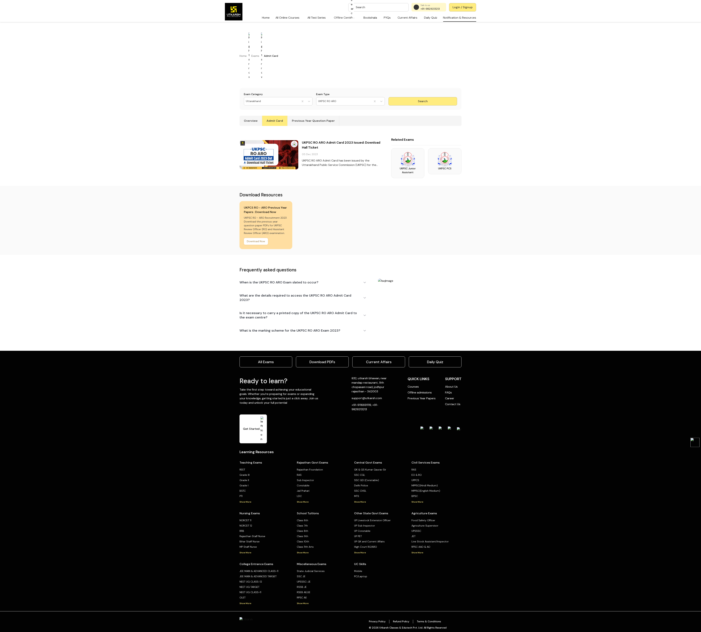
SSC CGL (359, 475)
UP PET (358, 536)
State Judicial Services (311, 571)
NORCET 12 (246, 525)
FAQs (448, 392)
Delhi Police (361, 485)
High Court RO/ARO (365, 546)
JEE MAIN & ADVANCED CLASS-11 (259, 571)
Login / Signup (463, 7)
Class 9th (302, 536)
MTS (356, 496)
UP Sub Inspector (364, 525)
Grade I (244, 485)
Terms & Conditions (429, 621)
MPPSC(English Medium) (425, 490)
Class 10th (303, 541)
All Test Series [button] (316, 18)
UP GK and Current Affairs (369, 541)
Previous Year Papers (422, 398)
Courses (413, 387)
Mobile (358, 571)
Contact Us (452, 404)
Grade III (245, 475)
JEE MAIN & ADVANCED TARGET (258, 576)
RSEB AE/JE (303, 592)
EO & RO (416, 475)
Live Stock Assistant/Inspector (430, 541)
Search (423, 101)
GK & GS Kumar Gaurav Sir (370, 469)
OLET (243, 597)
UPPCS (415, 480)
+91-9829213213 (430, 8)
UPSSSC (416, 531)
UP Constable (362, 531)
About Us (451, 387)
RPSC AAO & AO (420, 546)
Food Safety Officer (423, 520)
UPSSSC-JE (304, 581)
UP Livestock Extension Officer (372, 520)
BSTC (243, 490)
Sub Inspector (305, 480)
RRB (242, 531)
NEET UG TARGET (249, 587)
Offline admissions (420, 392)
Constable (303, 485)
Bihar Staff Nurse (250, 541)
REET (242, 469)
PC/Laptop (360, 576)
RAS (299, 475)
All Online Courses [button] (287, 18)
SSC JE (301, 576)
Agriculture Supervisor (424, 525)
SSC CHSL (360, 490)
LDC (299, 496)
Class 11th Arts (305, 546)
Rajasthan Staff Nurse (252, 536)
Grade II (244, 480)
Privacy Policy (377, 621)
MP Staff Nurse (248, 546)
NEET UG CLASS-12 (251, 581)
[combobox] (246, 101)
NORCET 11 (245, 520)
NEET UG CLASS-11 (250, 592)
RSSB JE (302, 587)
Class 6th (302, 520)
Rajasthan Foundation (310, 469)
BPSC (414, 496)
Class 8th (302, 531)
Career (449, 398)
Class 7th (302, 525)
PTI (241, 496)
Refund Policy (401, 621)
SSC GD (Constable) (366, 480)
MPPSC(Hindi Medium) (424, 485)
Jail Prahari (303, 490)
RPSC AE (302, 597)
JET (413, 536)
